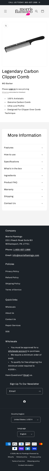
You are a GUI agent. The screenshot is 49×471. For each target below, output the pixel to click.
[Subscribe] (40, 391)
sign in (12, 89)
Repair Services (13, 325)
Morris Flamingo (22, 453)
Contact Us (10, 319)
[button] (5, 11)
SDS (7, 332)
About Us (9, 313)
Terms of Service (13, 290)
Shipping (5, 92)
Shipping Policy (12, 284)
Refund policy (21, 457)
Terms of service (18, 461)
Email (26, 375)
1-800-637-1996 (21, 250)
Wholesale (10, 307)
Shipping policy (33, 461)
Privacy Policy (12, 271)
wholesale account (17, 351)
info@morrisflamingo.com (26, 255)
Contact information (25, 465)
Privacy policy (35, 457)
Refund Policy (12, 277)
